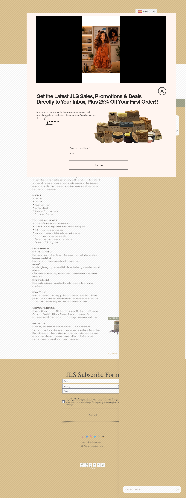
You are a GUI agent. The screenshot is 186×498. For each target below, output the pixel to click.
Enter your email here (78, 148)
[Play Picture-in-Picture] (158, 79)
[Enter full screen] (162, 79)
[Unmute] (44, 79)
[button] (93, 171)
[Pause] (39, 79)
